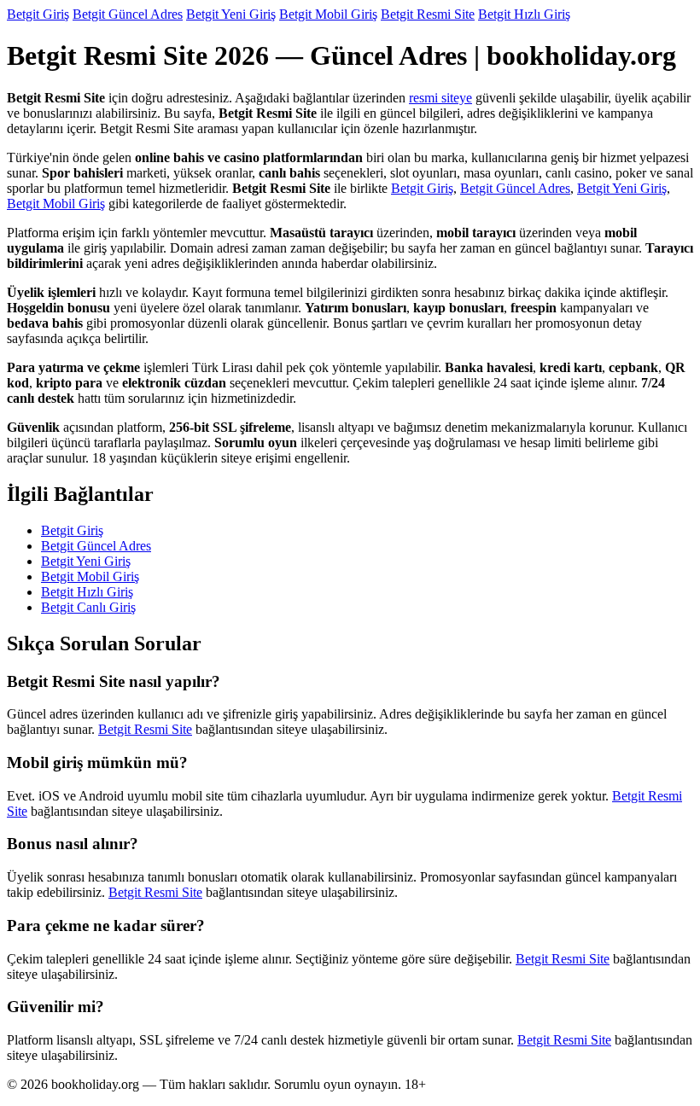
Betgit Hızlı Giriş (524, 14)
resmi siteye (440, 97)
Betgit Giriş (38, 14)
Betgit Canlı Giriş (88, 607)
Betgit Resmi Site (428, 14)
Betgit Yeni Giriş (231, 14)
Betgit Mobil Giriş (328, 14)
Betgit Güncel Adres (128, 14)
